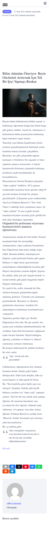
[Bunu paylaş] (12, 467)
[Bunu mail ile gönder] (5, 467)
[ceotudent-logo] (5, 3)
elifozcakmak (14, 503)
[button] (45, 3)
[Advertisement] (24, 43)
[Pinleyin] (25, 467)
